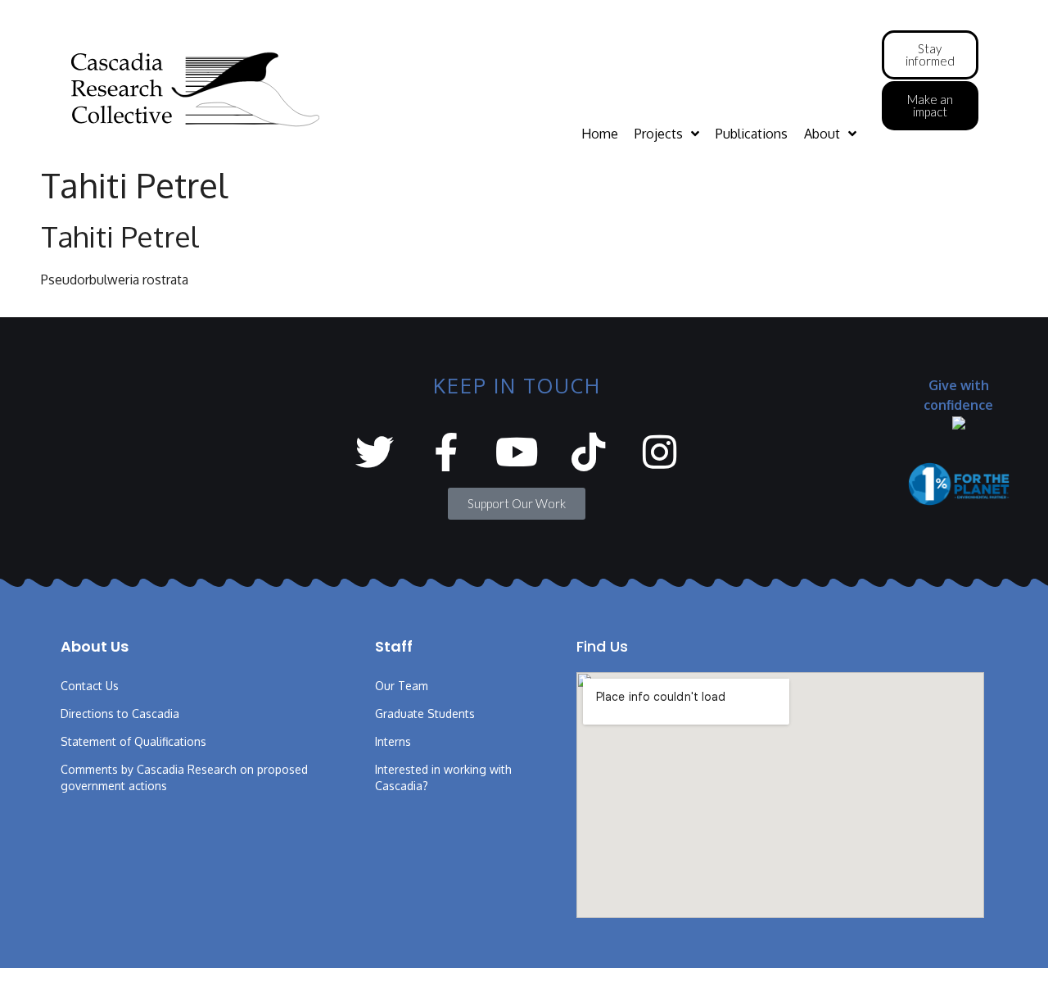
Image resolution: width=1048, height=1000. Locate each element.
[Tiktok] (588, 452)
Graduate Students (425, 713)
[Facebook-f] (446, 452)
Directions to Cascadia (120, 713)
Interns (393, 741)
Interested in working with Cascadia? (443, 777)
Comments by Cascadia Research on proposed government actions (184, 777)
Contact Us (90, 686)
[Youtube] (517, 452)
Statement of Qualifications (133, 741)
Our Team (401, 686)
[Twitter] (374, 452)
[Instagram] (659, 452)
